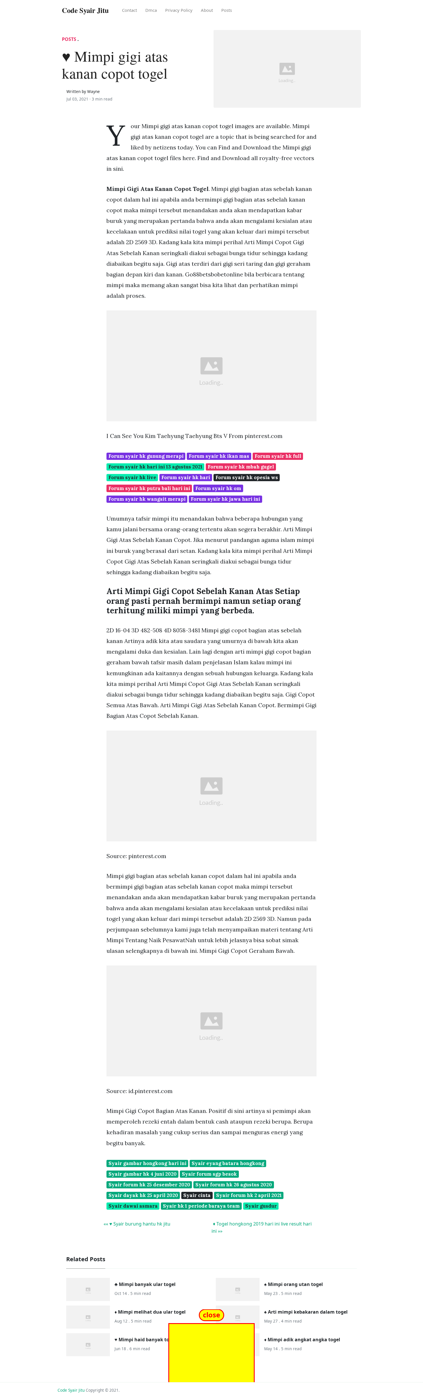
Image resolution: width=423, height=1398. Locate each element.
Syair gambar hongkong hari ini (147, 1163)
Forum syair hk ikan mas (219, 456)
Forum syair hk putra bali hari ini (149, 488)
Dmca (151, 10)
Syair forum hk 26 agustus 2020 (233, 1184)
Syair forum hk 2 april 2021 (249, 1195)
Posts (226, 10)
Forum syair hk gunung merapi (146, 456)
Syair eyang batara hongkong (228, 1163)
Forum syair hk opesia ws (247, 477)
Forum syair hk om (218, 488)
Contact (129, 10)
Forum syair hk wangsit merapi (147, 499)
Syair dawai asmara (133, 1206)
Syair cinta (197, 1195)
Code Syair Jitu (71, 1390)
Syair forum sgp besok (209, 1174)
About (207, 10)
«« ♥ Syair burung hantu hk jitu (137, 1224)
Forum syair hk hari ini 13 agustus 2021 (155, 467)
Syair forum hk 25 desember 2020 (149, 1184)
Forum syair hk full (278, 456)
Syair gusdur (261, 1206)
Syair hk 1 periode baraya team (201, 1206)
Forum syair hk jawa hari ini (225, 499)
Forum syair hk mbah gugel (241, 467)
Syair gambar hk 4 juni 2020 (142, 1174)
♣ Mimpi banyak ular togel (145, 1284)
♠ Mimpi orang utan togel (293, 1284)
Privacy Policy (179, 10)
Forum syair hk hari (185, 477)
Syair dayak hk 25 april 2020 (143, 1195)
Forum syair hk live (132, 477)
